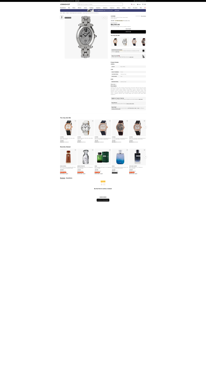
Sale (145, 7)
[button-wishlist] (143, 4)
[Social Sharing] (103, 17)
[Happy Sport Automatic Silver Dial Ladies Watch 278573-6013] (75, 121)
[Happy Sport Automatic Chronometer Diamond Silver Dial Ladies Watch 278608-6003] (110, 121)
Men (69, 7)
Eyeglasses (105, 7)
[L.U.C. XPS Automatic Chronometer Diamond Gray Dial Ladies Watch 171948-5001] (127, 121)
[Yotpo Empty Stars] (138, 16)
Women (74, 7)
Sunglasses (98, 7)
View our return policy (130, 103)
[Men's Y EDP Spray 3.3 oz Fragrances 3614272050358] (144, 150)
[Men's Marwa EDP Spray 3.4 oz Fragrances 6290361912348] (93, 150)
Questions (69, 178)
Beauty (118, 7)
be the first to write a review (103, 200)
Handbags (91, 7)
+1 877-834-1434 (130, 108)
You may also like (115, 35)
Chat (138, 108)
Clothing (123, 7)
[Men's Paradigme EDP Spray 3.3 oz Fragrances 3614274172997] (110, 150)
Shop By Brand (63, 7)
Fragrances (112, 7)
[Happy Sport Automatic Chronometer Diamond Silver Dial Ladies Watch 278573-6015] (144, 121)
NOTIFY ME (128, 31)
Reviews (62, 178)
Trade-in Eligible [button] (119, 20)
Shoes (129, 7)
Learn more (117, 51)
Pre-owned (135, 7)
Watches (79, 7)
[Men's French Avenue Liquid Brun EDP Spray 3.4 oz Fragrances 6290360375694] (75, 150)
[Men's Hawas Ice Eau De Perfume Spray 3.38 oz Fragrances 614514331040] (127, 150)
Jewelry (85, 7)
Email (135, 108)
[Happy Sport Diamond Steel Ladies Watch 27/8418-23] (106, 17)
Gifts (141, 7)
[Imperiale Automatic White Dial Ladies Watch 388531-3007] (93, 121)
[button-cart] (145, 4)
